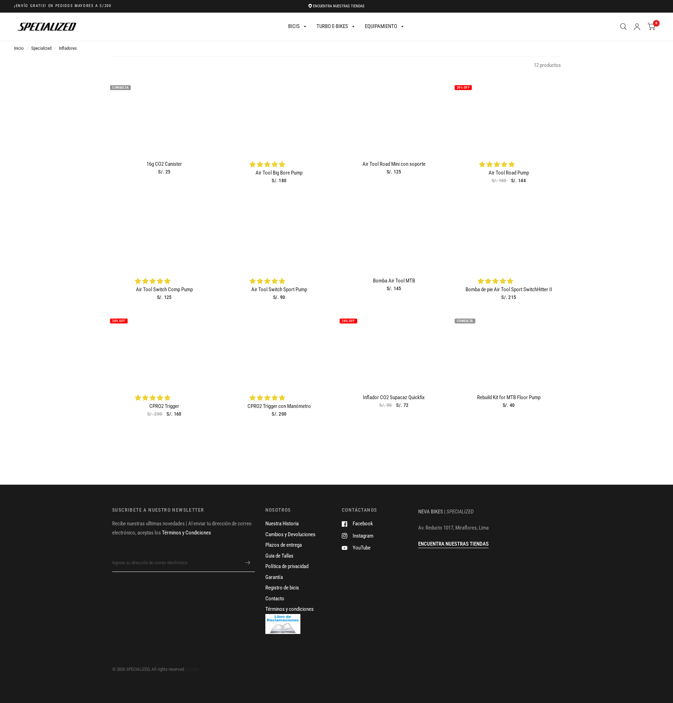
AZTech (192, 669)
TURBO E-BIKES (332, 26)
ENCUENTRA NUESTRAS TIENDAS (339, 6)
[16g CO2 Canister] (164, 115)
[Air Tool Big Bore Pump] (279, 115)
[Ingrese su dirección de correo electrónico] (248, 563)
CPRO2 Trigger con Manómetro (279, 406)
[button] (268, 164)
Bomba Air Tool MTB (394, 281)
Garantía (274, 577)
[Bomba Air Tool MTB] (394, 232)
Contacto (274, 598)
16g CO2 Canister (164, 164)
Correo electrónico (130, 549)
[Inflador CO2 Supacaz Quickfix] (394, 348)
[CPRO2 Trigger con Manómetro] (279, 348)
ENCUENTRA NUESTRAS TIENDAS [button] (453, 544)
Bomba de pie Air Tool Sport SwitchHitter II (508, 289)
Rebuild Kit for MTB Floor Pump (509, 397)
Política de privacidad (286, 566)
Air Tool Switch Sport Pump (279, 289)
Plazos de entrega (283, 545)
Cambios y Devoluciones (290, 534)
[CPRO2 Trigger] (164, 348)
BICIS (294, 26)
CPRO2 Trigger (164, 406)
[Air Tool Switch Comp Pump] (164, 232)
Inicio (19, 48)
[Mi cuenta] (637, 27)
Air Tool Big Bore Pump (279, 173)
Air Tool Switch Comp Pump (164, 289)
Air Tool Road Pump (509, 173)
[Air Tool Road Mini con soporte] (394, 115)
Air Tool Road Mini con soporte (394, 164)
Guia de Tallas (279, 556)
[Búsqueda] (623, 27)
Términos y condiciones (289, 609)
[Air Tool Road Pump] (509, 115)
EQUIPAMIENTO (381, 26)
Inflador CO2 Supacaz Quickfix (394, 397)
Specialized (41, 48)
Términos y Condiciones (186, 533)
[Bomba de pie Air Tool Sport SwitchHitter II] (509, 232)
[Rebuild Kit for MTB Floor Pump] (509, 348)
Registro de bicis (282, 588)
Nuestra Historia (282, 523)
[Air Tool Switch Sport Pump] (279, 232)
